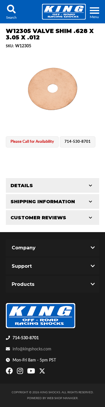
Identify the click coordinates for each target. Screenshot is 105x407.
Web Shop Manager (62, 398)
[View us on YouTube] (31, 372)
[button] (11, 11)
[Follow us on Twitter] (42, 372)
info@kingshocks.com (32, 349)
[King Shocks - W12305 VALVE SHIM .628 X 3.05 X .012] (52, 89)
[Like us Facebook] (10, 372)
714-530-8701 (26, 338)
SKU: (10, 46)
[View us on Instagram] (20, 372)
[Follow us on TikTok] (48, 372)
